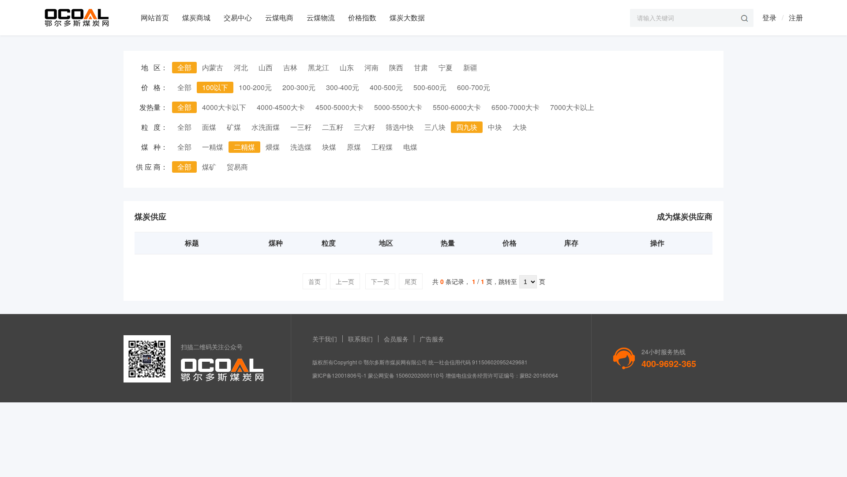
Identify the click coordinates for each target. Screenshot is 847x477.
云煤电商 (279, 17)
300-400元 (342, 87)
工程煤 (382, 147)
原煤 (354, 147)
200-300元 (298, 87)
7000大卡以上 (572, 107)
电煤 (410, 147)
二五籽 (332, 127)
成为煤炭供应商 (684, 216)
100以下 (215, 87)
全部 (184, 67)
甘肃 (421, 67)
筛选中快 (400, 127)
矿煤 (234, 127)
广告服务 (432, 338)
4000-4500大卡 (281, 107)
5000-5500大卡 (398, 107)
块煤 (329, 147)
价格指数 (362, 17)
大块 (520, 127)
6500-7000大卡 (515, 107)
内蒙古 (212, 67)
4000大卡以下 (224, 107)
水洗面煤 (265, 127)
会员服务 (396, 338)
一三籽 (300, 127)
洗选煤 (300, 147)
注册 (796, 17)
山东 (347, 67)
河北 (241, 67)
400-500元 (386, 87)
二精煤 (244, 147)
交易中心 (238, 17)
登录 (769, 17)
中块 (495, 127)
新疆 (470, 67)
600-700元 (473, 87)
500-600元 (429, 87)
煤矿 (209, 167)
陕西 (396, 67)
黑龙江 (318, 67)
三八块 (435, 127)
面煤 (209, 127)
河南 (371, 67)
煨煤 (273, 147)
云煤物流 (321, 17)
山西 (266, 67)
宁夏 (445, 67)
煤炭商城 (196, 17)
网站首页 (155, 17)
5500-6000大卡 (457, 107)
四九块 (466, 127)
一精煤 (212, 147)
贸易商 (237, 167)
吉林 (290, 67)
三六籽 (364, 127)
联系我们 (360, 338)
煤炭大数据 (407, 17)
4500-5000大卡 (339, 107)
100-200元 (255, 87)
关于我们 (324, 338)
